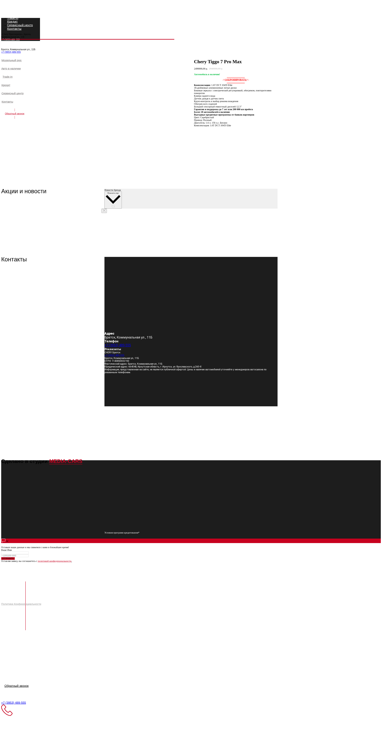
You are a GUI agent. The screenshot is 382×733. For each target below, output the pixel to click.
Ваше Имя (6, 550)
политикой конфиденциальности (54, 561)
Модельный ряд (14, 644)
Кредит (7, 657)
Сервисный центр (15, 661)
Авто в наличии (14, 648)
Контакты (9, 665)
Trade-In (7, 652)
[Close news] (104, 211)
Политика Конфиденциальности (21, 604)
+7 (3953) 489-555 (11, 52)
